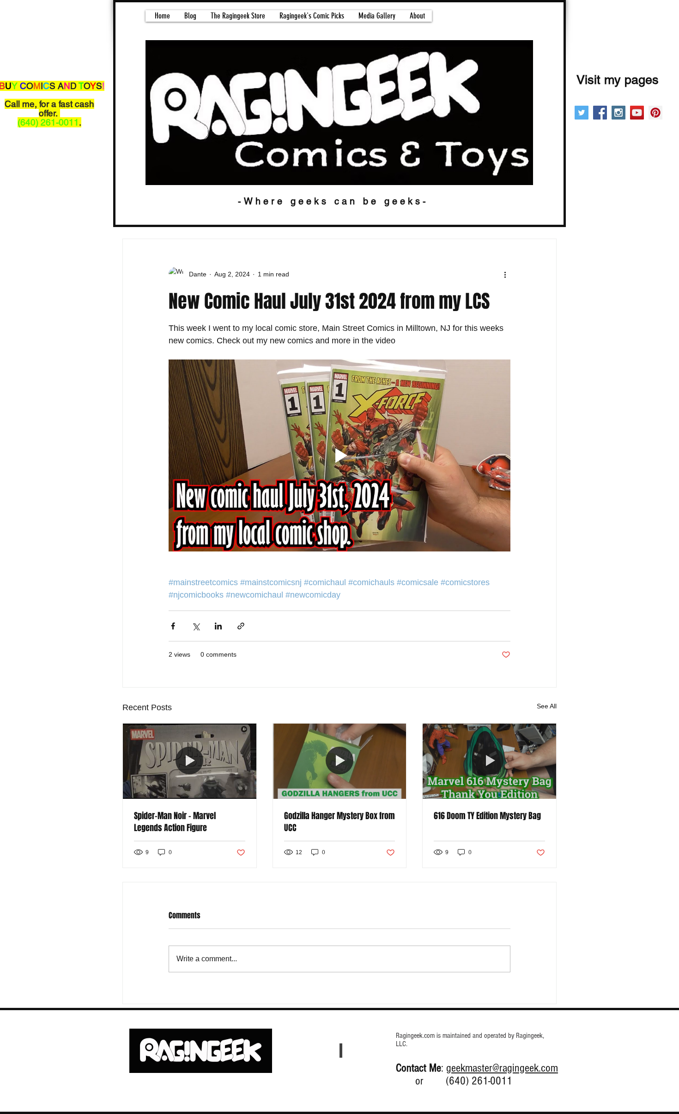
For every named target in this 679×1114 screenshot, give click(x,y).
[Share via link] (240, 626)
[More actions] (504, 274)
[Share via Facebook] (173, 626)
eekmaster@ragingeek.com (504, 1067)
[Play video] (339, 455)
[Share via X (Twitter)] (195, 626)
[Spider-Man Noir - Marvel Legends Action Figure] (189, 761)
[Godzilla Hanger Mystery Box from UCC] (339, 761)
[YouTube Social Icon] (637, 113)
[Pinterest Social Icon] (655, 113)
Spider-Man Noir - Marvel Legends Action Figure (175, 822)
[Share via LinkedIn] (218, 626)
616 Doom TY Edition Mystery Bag (487, 816)
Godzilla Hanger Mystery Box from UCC (339, 822)
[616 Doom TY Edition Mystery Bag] (489, 761)
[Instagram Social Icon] (618, 113)
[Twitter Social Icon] (581, 113)
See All (547, 706)
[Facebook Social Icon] (600, 113)
